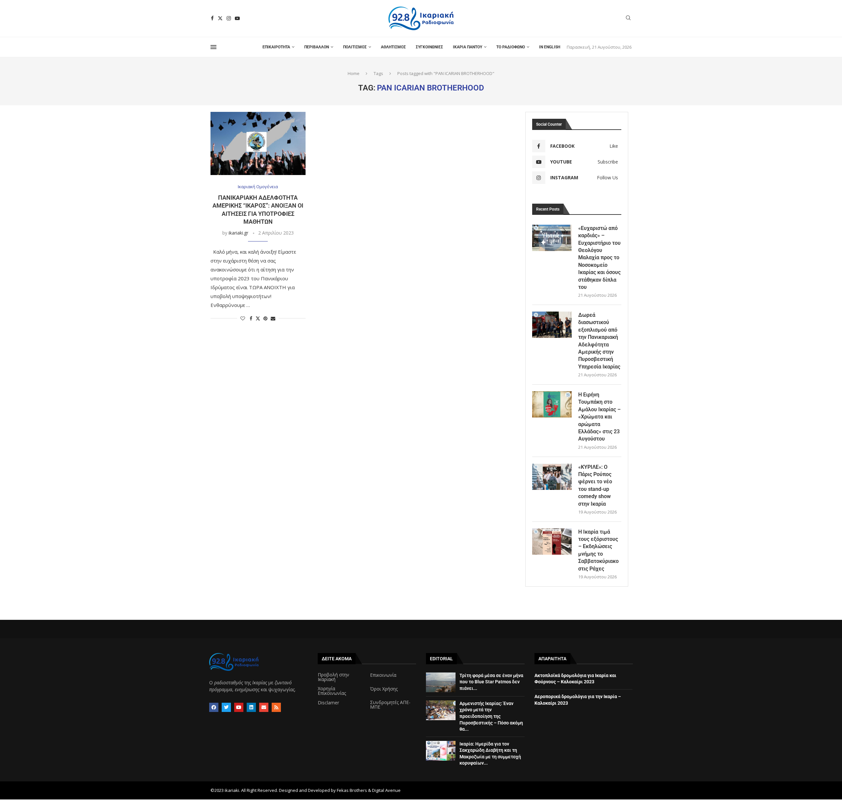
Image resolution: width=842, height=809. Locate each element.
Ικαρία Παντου (467, 47)
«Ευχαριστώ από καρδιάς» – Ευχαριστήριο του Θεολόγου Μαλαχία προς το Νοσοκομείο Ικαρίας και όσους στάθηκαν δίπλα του (599, 257)
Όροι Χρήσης (384, 689)
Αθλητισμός (393, 47)
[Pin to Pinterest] (265, 318)
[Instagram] (228, 18)
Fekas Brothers (352, 790)
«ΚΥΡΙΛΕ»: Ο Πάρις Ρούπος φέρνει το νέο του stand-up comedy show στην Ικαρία (595, 485)
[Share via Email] (273, 318)
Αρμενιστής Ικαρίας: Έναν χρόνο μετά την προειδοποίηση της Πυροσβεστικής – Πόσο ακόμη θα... (491, 716)
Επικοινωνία (383, 675)
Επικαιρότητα (276, 47)
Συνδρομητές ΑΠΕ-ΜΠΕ (390, 704)
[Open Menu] (213, 47)
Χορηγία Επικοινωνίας (332, 690)
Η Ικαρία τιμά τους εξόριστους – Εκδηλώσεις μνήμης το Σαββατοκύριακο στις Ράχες (598, 550)
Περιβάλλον (316, 47)
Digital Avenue (386, 790)
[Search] (628, 18)
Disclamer (328, 702)
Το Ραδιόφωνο (510, 47)
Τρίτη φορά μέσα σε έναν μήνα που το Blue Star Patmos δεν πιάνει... (491, 682)
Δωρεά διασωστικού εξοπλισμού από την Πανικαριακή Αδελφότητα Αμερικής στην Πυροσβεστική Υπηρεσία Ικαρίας (599, 341)
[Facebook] (212, 18)
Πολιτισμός (355, 47)
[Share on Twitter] (258, 318)
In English (549, 47)
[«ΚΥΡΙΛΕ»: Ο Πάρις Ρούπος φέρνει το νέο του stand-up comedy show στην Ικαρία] (552, 477)
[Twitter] (220, 18)
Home (353, 73)
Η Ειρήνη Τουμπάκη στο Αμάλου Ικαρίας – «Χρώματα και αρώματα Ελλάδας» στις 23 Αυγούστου (599, 417)
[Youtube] (237, 18)
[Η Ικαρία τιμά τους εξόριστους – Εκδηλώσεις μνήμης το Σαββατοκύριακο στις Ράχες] (552, 541)
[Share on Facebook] (251, 318)
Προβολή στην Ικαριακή (333, 677)
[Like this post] (242, 318)
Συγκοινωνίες (429, 47)
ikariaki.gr (238, 233)
